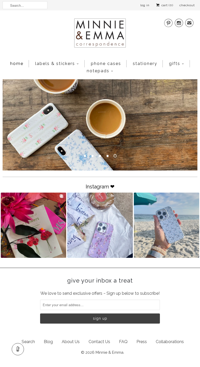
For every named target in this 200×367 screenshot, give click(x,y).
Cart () (166, 5)
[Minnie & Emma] (100, 34)
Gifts (174, 63)
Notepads (98, 70)
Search (28, 341)
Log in (144, 5)
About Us (71, 341)
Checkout (187, 5)
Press (141, 341)
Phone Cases (106, 63)
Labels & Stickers (55, 63)
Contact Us (99, 341)
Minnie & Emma (109, 352)
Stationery (145, 63)
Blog (48, 341)
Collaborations (170, 341)
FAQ (123, 341)
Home (16, 63)
